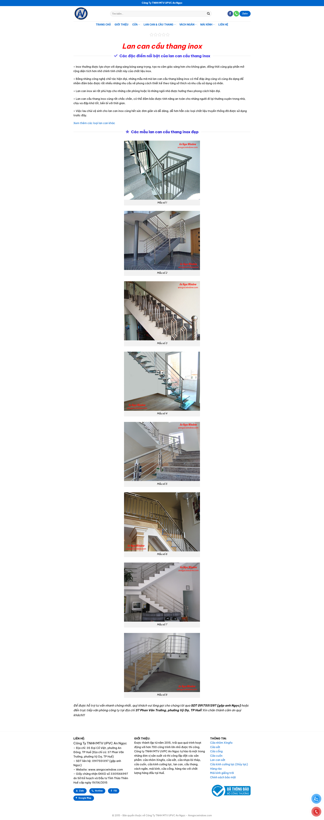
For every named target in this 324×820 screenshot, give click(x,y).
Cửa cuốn (216, 755)
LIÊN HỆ (223, 24)
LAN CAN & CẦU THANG (158, 24)
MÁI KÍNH (206, 24)
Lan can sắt (217, 760)
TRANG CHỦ (103, 24)
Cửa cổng (216, 751)
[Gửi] (208, 14)
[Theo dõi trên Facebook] (230, 14)
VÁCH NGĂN (186, 24)
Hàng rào (216, 768)
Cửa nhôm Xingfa (221, 742)
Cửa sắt (215, 747)
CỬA (135, 24)
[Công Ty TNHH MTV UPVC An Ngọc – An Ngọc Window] (89, 13)
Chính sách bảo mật (223, 777)
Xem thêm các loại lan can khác (94, 123)
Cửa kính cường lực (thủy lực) (229, 764)
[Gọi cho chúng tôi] (236, 14)
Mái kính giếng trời (222, 773)
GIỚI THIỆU (121, 24)
